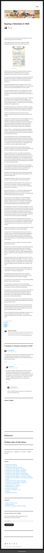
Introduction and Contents (11, 464)
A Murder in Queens (9, 504)
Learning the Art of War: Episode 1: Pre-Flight (15, 468)
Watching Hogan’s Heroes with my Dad (13, 467)
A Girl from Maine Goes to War (11, 486)
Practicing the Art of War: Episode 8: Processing (15, 480)
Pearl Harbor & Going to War (11, 488)
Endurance (7, 491)
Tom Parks (11, 366)
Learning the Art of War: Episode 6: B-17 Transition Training (18, 476)
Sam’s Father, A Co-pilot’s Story (12, 483)
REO (5, 78)
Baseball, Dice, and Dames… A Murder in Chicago (15, 505)
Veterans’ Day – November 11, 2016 (12, 489)
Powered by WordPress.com (17, 546)
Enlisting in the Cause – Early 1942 (12, 485)
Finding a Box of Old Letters (11, 465)
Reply (7, 382)
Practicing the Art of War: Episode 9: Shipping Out (16, 482)
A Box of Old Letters (7, 546)
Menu (37, 6)
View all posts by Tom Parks (27, 335)
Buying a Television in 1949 (11, 502)
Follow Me (9, 524)
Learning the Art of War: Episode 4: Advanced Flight (16, 473)
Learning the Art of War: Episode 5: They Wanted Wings (17, 474)
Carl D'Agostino (10, 350)
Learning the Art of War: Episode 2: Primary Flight (16, 470)
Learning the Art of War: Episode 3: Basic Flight (15, 471)
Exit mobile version (22, 551)
